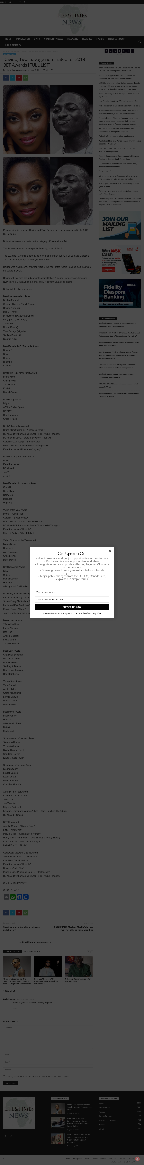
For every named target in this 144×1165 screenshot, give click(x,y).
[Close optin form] (110, 551)
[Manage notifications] (137, 1159)
